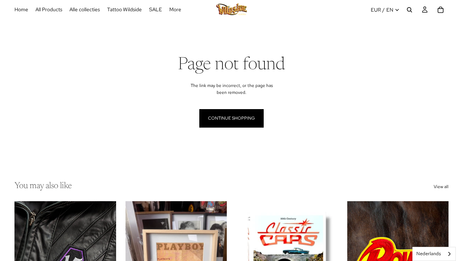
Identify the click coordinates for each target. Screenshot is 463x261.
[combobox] (434, 254)
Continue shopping (231, 118)
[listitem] (175, 9)
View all (441, 187)
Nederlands (428, 253)
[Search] (409, 10)
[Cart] (441, 10)
